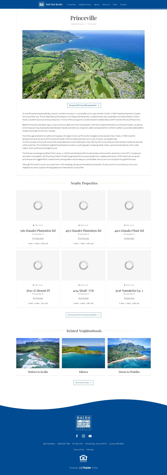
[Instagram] (83, 436)
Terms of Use (78, 449)
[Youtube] (90, 436)
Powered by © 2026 (83, 468)
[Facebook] (77, 436)
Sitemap (90, 449)
